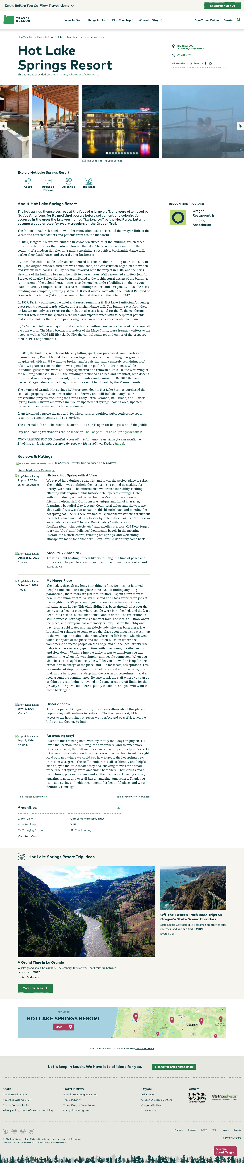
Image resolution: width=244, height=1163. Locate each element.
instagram (210, 63)
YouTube (14, 1131)
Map (58, 1026)
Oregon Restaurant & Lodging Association (203, 218)
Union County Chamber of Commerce (74, 74)
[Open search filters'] (239, 20)
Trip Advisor (225, 1097)
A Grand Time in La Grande (41, 962)
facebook (205, 63)
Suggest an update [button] (144, 1048)
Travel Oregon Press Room (79, 1104)
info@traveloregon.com (55, 1142)
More (36, 972)
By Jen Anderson (28, 977)
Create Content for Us (16, 1104)
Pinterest (31, 1131)
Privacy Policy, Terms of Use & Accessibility (28, 1110)
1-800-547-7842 (27, 1142)
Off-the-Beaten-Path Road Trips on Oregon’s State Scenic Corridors (191, 916)
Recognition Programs (76, 1110)
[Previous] (3, 126)
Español (237, 1130)
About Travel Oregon (15, 1094)
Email (197, 63)
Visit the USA (197, 1097)
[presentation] (86, 911)
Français (178, 1130)
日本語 (204, 1130)
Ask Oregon (148, 1094)
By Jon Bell (167, 933)
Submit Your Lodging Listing (80, 1094)
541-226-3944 (184, 54)
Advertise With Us (17, 1099)
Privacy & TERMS (232, 1138)
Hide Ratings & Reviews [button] (31, 796)
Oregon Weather (151, 1104)
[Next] (240, 126)
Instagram (23, 1131)
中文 (214, 1130)
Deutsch (192, 1130)
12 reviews (109, 463)
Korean (225, 1130)
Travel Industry (72, 1099)
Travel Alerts (148, 1110)
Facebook (5, 1131)
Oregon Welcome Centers (156, 1099)
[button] (36, 470)
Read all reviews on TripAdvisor (132, 796)
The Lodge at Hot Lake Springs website (113, 432)
